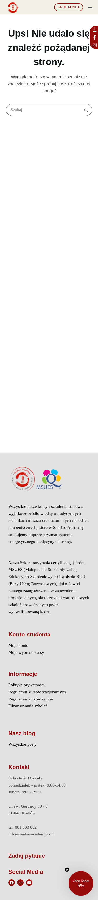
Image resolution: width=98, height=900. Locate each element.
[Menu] (90, 7)
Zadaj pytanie (26, 855)
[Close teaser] (67, 869)
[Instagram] (20, 882)
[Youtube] (29, 882)
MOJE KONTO (68, 7)
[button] (81, 883)
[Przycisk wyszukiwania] (86, 110)
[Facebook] (11, 882)
